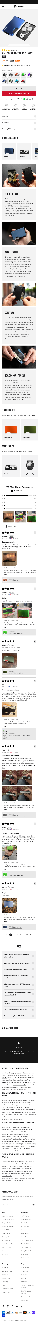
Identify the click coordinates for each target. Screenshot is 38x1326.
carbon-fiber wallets (25, 1166)
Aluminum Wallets (7, 1216)
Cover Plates (6, 1233)
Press (4, 1285)
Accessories (6, 1251)
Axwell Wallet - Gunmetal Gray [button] (17, 815)
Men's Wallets (25, 1216)
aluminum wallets (7, 1166)
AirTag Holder (6, 1240)
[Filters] (4, 526)
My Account (24, 1271)
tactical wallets (7, 1176)
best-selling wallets (19, 1085)
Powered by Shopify (20, 1320)
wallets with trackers (26, 1146)
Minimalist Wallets (26, 1237)
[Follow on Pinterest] (12, 1306)
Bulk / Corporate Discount (26, 1292)
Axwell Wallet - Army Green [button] (16, 673)
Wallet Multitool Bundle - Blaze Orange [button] (19, 735)
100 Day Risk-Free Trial (19, 2)
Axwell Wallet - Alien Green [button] (16, 633)
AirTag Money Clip (7, 1244)
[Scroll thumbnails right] (33, 516)
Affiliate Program (7, 1271)
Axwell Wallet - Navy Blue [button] (15, 928)
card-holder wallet (27, 1112)
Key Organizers (7, 1237)
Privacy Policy (6, 1292)
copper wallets (16, 1168)
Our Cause (5, 1275)
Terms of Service (7, 1288)
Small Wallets (25, 1254)
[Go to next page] (30, 934)
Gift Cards (5, 1254)
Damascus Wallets (8, 1226)
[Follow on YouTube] (17, 1306)
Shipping (24, 1275)
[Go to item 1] (8, 516)
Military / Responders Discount (27, 1286)
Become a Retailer (27, 1297)
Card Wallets (25, 1258)
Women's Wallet (26, 1219)
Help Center (25, 1267)
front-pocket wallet (8, 1112)
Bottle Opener (6, 1247)
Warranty (24, 1281)
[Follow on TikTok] (22, 1306)
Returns (23, 1278)
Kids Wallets (25, 1223)
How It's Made (6, 1278)
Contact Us (24, 1300)
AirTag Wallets (6, 1230)
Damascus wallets (7, 1171)
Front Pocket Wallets (27, 1240)
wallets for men (26, 1073)
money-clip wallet (16, 1114)
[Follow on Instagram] (8, 1306)
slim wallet (31, 1100)
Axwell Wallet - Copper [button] (15, 580)
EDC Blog (5, 1281)
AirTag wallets (9, 1141)
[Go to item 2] (20, 516)
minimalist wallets (8, 1105)
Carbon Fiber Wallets (8, 1219)
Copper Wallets (7, 1223)
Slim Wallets (25, 1233)
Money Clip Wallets (27, 1251)
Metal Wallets (25, 1230)
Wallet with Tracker (27, 1244)
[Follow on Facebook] (3, 1306)
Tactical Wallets (26, 1247)
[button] (6, 50)
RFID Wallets (25, 1226)
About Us (5, 1267)
